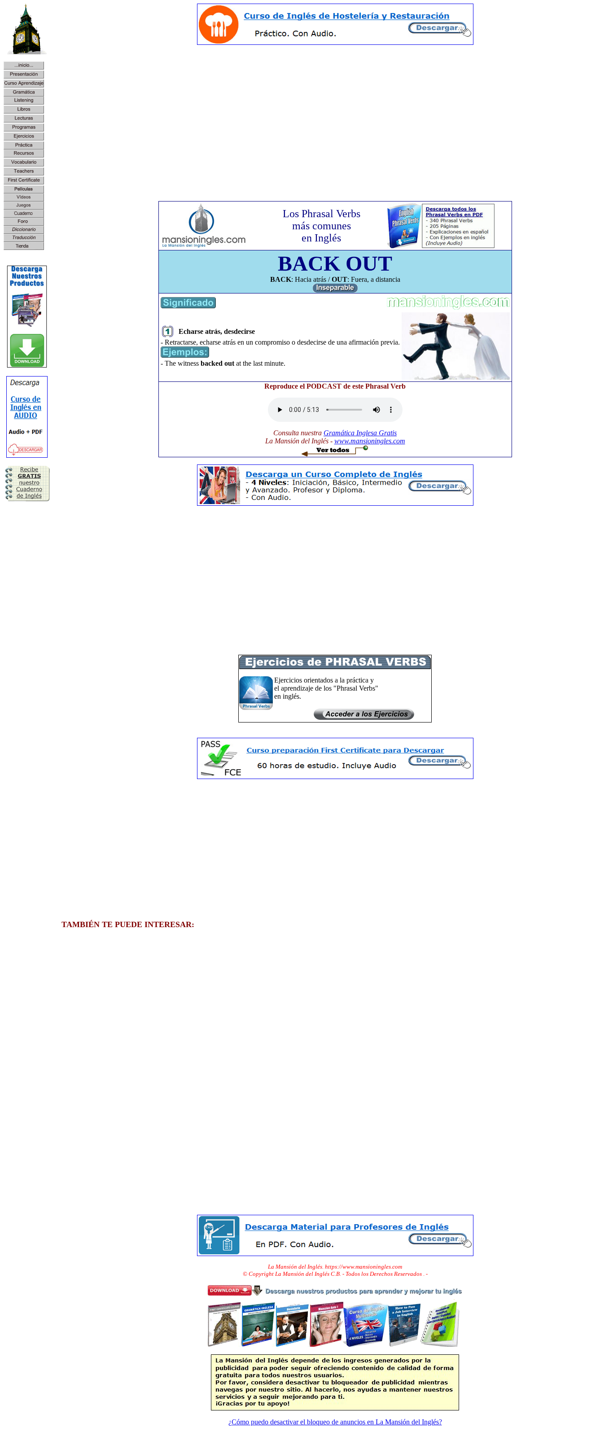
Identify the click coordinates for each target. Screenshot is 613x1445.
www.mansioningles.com (369, 441)
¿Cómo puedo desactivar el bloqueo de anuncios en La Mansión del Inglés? (335, 1422)
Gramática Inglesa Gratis (360, 433)
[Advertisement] (335, 115)
